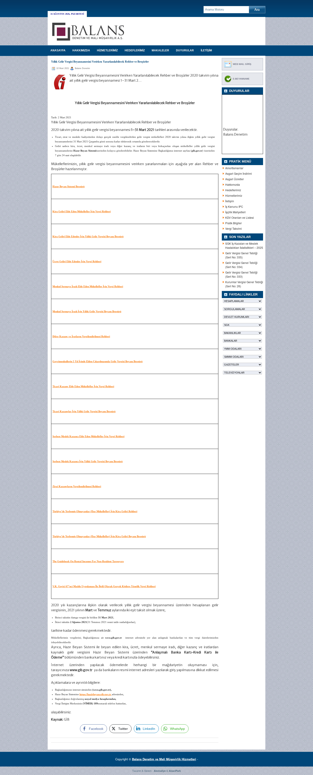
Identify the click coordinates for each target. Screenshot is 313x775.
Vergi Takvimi (233, 228)
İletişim (229, 201)
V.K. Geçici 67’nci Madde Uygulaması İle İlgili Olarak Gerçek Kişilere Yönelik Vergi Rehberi (104, 586)
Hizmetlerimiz (233, 195)
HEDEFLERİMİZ (135, 50)
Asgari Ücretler (234, 179)
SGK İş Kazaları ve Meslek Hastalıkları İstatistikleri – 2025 (244, 245)
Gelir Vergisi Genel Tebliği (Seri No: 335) (241, 255)
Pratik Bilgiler (233, 223)
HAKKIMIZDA (81, 50)
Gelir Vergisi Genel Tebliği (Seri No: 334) (241, 265)
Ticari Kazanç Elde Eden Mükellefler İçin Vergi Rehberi (83, 386)
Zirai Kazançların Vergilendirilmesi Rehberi (76, 486)
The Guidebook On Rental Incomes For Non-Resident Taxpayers (88, 561)
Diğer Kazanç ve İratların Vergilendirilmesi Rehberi (81, 336)
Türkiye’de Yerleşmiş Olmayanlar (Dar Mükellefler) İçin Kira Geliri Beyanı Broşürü (99, 536)
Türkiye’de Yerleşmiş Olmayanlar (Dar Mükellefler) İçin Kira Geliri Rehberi (94, 511)
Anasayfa (58, 50)
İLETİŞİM (206, 50)
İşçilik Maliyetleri (235, 212)
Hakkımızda (232, 184)
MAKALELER (160, 50)
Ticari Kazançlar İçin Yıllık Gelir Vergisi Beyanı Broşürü (83, 411)
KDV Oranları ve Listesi (239, 217)
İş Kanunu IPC (234, 206)
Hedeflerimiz (233, 190)
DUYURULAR (185, 50)
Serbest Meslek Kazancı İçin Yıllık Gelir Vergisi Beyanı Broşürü (87, 461)
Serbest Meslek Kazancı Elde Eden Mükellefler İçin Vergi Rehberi (88, 436)
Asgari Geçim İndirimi (238, 173)
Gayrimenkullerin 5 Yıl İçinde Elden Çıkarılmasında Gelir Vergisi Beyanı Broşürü (97, 361)
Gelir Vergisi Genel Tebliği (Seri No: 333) (241, 274)
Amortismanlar (234, 168)
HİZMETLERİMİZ (107, 50)
